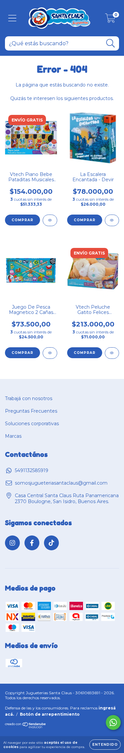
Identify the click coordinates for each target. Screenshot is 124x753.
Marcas (13, 436)
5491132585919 (31, 470)
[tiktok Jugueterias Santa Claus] (51, 542)
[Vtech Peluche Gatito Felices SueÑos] (112, 353)
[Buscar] (110, 43)
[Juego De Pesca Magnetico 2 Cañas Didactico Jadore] (50, 353)
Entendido (105, 744)
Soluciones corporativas (32, 424)
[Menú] (12, 18)
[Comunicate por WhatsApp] (113, 722)
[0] (110, 20)
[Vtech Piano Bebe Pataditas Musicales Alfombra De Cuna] (50, 220)
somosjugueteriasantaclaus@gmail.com (61, 483)
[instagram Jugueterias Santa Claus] (12, 542)
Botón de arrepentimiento (50, 714)
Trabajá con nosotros (28, 398)
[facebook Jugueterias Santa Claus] (31, 542)
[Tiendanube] (25, 727)
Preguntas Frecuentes (31, 411)
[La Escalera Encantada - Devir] (112, 220)
